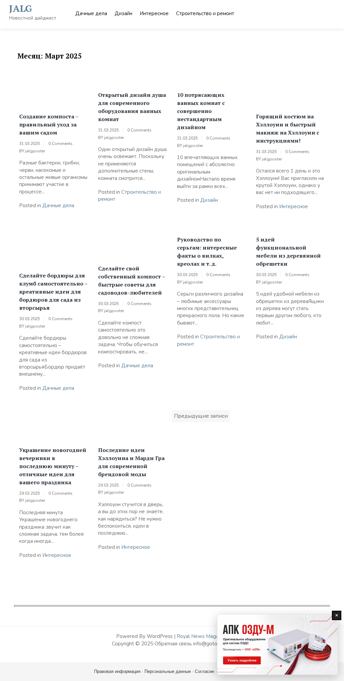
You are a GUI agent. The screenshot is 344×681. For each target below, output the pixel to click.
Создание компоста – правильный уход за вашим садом (48, 124)
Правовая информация (117, 671)
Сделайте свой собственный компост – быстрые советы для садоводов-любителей (131, 280)
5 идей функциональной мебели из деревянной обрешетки (288, 251)
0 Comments (60, 143)
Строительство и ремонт (205, 13)
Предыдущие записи (201, 416)
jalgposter (35, 151)
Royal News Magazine (202, 636)
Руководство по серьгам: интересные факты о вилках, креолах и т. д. (207, 251)
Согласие (204, 671)
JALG (20, 8)
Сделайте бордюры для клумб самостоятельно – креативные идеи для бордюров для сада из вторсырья (53, 291)
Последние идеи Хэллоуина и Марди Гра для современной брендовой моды (131, 462)
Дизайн (123, 13)
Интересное (154, 13)
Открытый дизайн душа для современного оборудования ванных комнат (132, 107)
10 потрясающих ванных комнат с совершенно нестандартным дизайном (201, 111)
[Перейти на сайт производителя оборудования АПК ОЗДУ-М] (277, 644)
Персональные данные (167, 671)
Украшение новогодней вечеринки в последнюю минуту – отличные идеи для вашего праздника (52, 466)
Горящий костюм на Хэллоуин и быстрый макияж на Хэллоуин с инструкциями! (287, 128)
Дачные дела (91, 13)
